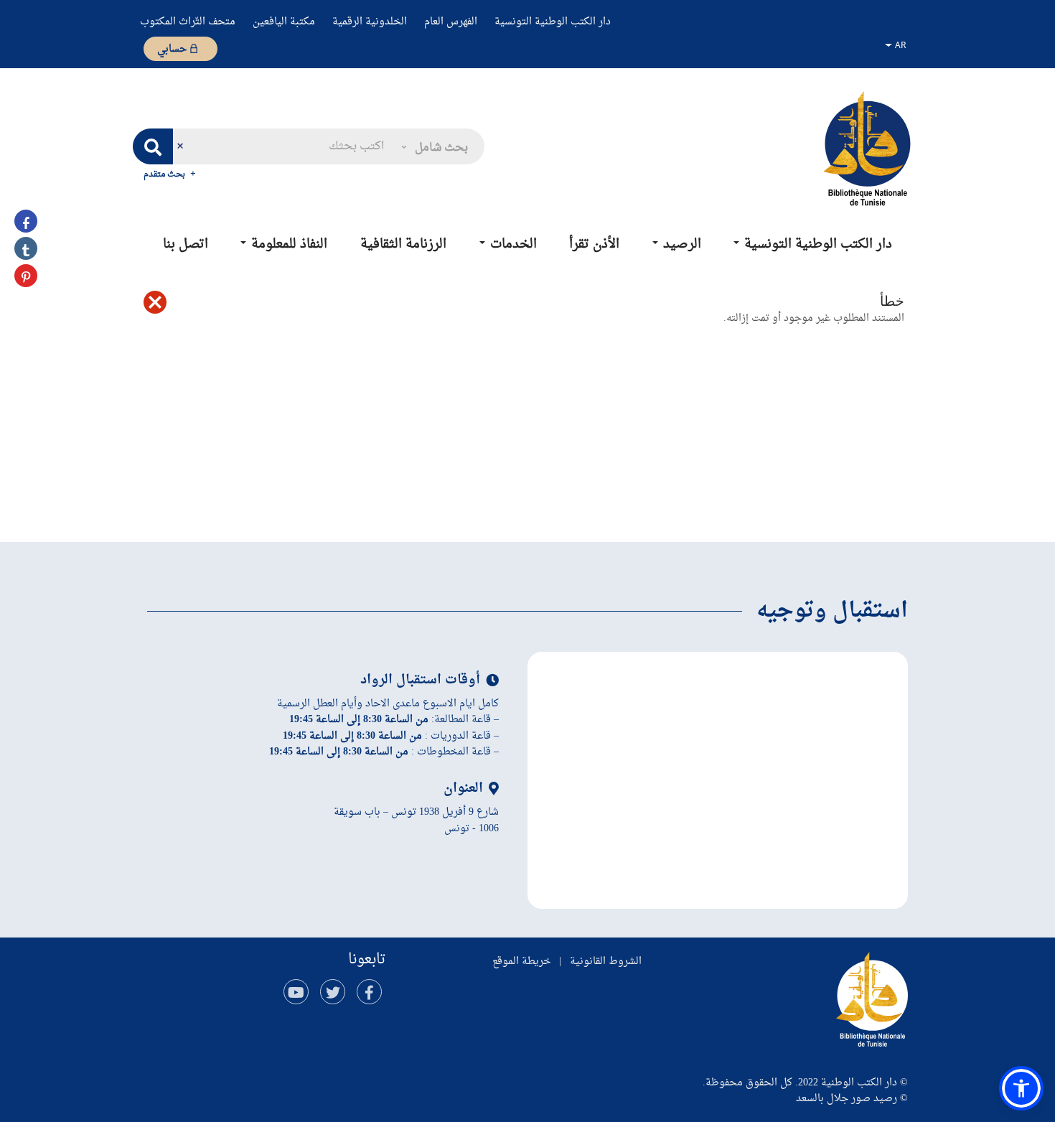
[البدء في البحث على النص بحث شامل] (153, 146)
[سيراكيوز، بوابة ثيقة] (866, 147)
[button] (433, 146)
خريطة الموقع (521, 961)
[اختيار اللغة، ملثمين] (897, 44)
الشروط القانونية (606, 961)
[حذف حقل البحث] (180, 146)
